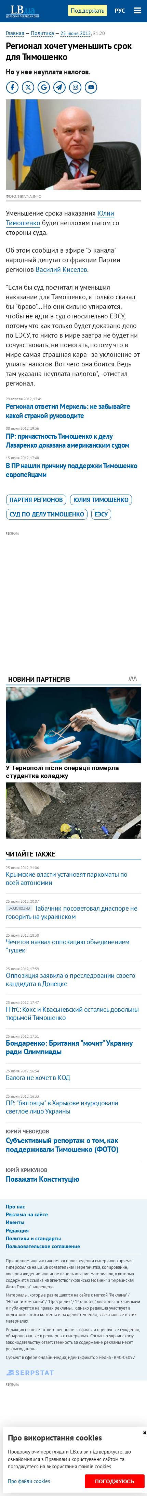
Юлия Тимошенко (101, 500)
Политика (42, 32)
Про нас (15, 1206)
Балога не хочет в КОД (38, 1077)
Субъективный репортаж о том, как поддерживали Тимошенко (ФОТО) (62, 1144)
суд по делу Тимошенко (47, 514)
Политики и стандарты (33, 1238)
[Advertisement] (73, 593)
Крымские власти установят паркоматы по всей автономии (67, 878)
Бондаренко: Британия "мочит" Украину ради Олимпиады (69, 1047)
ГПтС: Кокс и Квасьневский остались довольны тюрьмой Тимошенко (72, 1013)
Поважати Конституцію (42, 1179)
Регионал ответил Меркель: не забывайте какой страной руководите (68, 411)
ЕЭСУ (101, 514)
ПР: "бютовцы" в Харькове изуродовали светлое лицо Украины (62, 1107)
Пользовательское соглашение (43, 1246)
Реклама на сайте (27, 1214)
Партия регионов (36, 500)
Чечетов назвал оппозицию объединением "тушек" (67, 945)
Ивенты (15, 1222)
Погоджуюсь (114, 1481)
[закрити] (144, 1432)
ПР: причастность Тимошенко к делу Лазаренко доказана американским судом (68, 440)
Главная (15, 32)
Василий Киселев (61, 269)
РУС (120, 10)
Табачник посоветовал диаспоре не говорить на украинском (71, 912)
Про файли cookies (29, 1481)
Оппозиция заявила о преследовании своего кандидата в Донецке (70, 979)
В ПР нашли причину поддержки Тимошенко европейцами (71, 470)
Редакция (17, 1230)
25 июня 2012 (76, 33)
